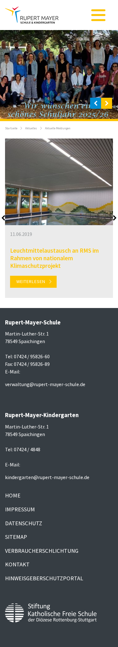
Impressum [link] (20, 509)
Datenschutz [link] (23, 523)
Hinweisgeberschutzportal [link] (44, 578)
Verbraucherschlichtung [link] (41, 550)
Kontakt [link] (17, 564)
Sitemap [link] (16, 536)
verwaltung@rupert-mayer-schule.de (45, 384)
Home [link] (12, 495)
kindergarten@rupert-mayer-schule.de (47, 477)
